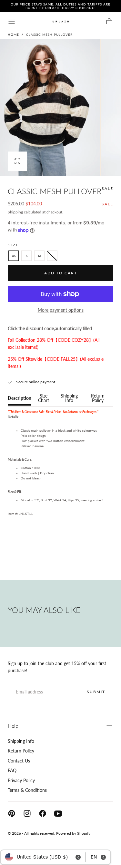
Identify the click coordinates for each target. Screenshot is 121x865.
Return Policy (98, 398)
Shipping (15, 212)
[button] (11, 21)
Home (13, 34)
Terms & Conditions (27, 790)
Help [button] (13, 725)
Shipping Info (69, 398)
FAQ (12, 770)
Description (19, 398)
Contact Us (19, 760)
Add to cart (60, 272)
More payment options (61, 310)
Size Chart (43, 398)
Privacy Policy (21, 780)
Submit (96, 691)
